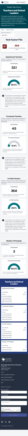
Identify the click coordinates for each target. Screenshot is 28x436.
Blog (2, 382)
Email (4, 394)
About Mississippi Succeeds (7, 380)
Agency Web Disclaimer (6, 377)
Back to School (10, 29)
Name (4, 389)
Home (2, 29)
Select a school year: (6, 32)
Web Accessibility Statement (7, 374)
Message (5, 400)
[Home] (4, 2)
